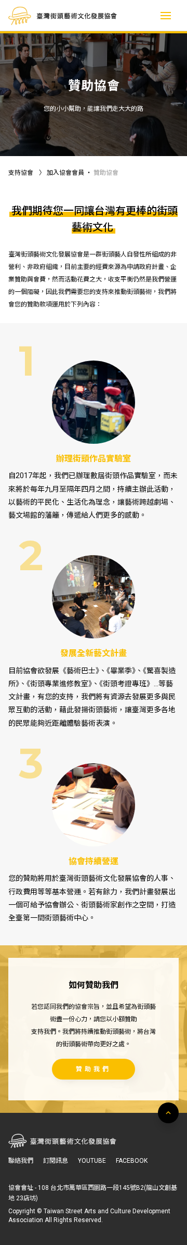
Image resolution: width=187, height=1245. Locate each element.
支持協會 (20, 172)
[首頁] (62, 16)
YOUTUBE (92, 1160)
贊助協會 (106, 172)
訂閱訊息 (55, 1160)
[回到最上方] (168, 1112)
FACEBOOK (132, 1160)
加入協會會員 (65, 172)
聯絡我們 (20, 1160)
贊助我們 (93, 1069)
